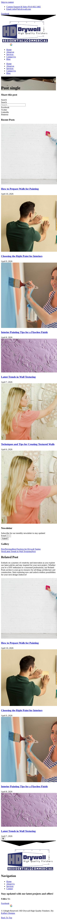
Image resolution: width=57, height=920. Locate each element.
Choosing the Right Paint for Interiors (21, 256)
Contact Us (11, 57)
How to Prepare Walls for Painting (20, 188)
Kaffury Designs (8, 913)
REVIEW (5, 45)
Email (3, 536)
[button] (28, 107)
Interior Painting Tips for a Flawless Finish (24, 332)
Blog (8, 59)
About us (10, 52)
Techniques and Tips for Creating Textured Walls (27, 444)
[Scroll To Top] (3, 839)
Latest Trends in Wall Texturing (18, 377)
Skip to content (7, 2)
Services (9, 54)
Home (9, 50)
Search (4, 100)
